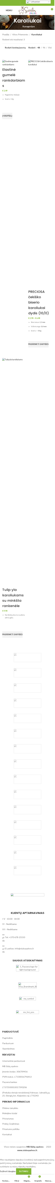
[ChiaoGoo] (27, 657)
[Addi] (27, 764)
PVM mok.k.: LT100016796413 (17, 1076)
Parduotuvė (8, 1043)
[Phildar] (27, 718)
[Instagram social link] (14, 3)
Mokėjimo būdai (9, 1113)
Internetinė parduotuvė (13, 1061)
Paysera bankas (9, 1082)
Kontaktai (7, 1134)
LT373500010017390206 (14, 1087)
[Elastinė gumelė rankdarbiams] (14, 63)
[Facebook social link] (6, 3)
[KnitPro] (27, 688)
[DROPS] (27, 779)
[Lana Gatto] (27, 703)
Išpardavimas (8, 1048)
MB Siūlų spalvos (10, 1066)
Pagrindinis (7, 1038)
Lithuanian (35, 2)
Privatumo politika (10, 1129)
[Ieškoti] (45, 10)
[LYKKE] (27, 824)
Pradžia (5, 34)
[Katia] (27, 672)
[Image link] (27, 900)
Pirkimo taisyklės (10, 1108)
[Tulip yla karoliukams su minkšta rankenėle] (14, 472)
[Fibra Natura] (27, 870)
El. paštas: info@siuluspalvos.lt (19, 948)
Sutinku (23, 1171)
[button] (7, 116)
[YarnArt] (27, 748)
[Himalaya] (27, 855)
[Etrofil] (27, 794)
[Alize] (27, 809)
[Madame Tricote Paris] (27, 840)
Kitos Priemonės (20, 34)
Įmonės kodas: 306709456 (15, 1071)
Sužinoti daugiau (8, 1171)
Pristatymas (8, 1118)
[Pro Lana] (27, 733)
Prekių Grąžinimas (10, 1123)
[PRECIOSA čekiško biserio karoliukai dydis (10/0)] (40, 174)
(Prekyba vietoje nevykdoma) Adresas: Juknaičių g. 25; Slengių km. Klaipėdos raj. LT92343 (26, 1094)
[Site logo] (27, 10)
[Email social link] (10, 3)
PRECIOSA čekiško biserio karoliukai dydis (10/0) (38, 302)
